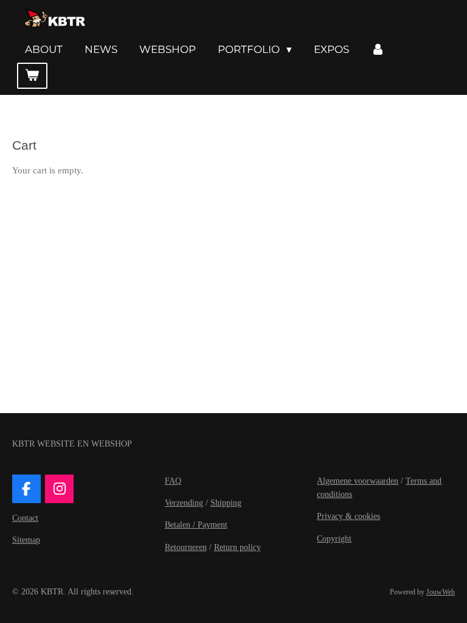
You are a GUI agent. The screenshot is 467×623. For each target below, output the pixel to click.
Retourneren (186, 547)
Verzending (184, 502)
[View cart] (32, 76)
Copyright (334, 538)
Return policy (237, 547)
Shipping (225, 502)
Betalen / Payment (196, 524)
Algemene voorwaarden (357, 481)
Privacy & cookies (348, 516)
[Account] (378, 50)
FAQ (173, 481)
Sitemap (26, 540)
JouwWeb (440, 592)
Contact (25, 518)
